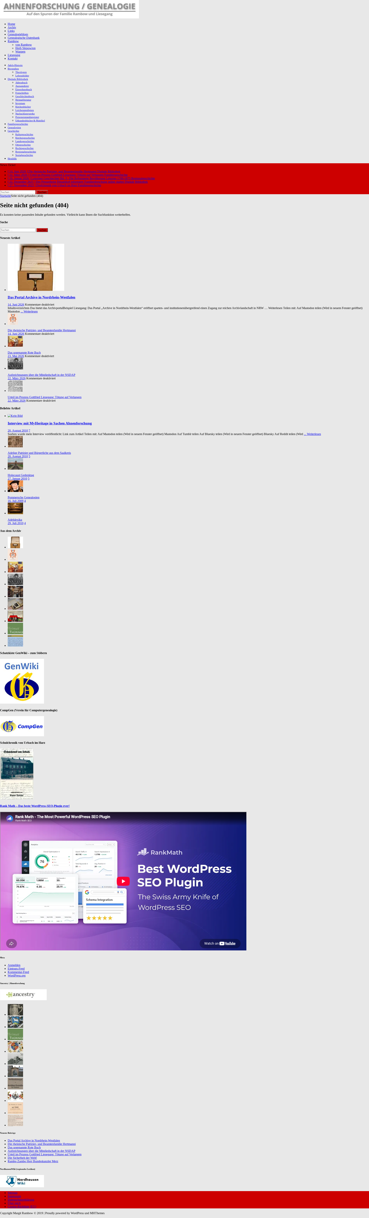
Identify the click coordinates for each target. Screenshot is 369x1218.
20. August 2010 (18, 430)
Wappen (20, 51)
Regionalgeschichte (25, 151)
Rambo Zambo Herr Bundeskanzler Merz (33, 1161)
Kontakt (12, 58)
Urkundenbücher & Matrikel (30, 120)
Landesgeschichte (24, 141)
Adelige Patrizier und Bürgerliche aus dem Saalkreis (39, 452)
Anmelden (14, 965)
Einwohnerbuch (23, 89)
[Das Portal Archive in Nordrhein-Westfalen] (36, 289)
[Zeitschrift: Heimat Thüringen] (15, 633)
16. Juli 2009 (15, 500)
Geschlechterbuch (24, 96)
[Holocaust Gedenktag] (15, 468)
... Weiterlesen (29, 311)
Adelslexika (15, 519)
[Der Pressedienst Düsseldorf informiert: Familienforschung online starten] (15, 608)
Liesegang (14, 55)
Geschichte (13, 130)
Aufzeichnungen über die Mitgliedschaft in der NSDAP (41, 374)
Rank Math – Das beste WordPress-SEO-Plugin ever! (35, 806)
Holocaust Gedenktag (21, 475)
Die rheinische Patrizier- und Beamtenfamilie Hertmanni (42, 330)
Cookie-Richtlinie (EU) (22, 1206)
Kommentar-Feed (18, 972)
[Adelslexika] (15, 513)
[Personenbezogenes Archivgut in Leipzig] (15, 596)
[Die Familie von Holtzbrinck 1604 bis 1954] (15, 1076)
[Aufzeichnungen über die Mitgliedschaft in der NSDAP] (15, 368)
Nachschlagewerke (25, 113)
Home (11, 24)
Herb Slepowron (25, 48)
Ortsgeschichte (23, 144)
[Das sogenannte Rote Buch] (15, 346)
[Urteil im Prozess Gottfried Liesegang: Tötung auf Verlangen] (15, 390)
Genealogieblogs (18, 34)
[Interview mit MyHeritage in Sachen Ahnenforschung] (15, 415)
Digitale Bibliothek (18, 79)
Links (11, 30)
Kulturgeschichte (24, 134)
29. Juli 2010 (15, 523)
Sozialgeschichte (24, 155)
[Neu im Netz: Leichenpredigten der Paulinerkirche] (15, 621)
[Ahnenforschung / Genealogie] (69, 17)
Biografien (13, 68)
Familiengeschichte (18, 124)
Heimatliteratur (23, 99)
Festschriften (22, 92)
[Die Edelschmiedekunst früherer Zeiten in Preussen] (15, 1014)
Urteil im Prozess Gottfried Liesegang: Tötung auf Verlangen (44, 397)
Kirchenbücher (23, 106)
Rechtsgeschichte (24, 148)
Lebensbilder (22, 75)
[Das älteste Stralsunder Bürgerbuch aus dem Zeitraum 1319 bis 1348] (15, 1088)
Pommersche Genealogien (23, 497)
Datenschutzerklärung (21, 1199)
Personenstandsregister (27, 117)
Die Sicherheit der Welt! (22, 1157)
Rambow (13, 41)
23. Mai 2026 (16, 356)
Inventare (20, 103)
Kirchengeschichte (25, 137)
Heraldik (12, 158)
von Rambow (23, 44)
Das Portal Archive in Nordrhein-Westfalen (41, 297)
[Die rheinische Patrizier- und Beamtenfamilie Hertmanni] (13, 323)
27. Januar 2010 (17, 478)
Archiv (12, 27)
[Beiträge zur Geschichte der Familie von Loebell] (15, 1112)
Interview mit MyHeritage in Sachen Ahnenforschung (50, 423)
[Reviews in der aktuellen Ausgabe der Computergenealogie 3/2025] (15, 645)
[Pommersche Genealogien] (15, 491)
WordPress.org (17, 975)
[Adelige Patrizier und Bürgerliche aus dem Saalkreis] (15, 446)
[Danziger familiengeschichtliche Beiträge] (15, 1125)
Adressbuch (21, 82)
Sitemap (12, 1192)
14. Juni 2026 (16, 304)
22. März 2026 (17, 378)
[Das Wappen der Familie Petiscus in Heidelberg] (15, 1026)
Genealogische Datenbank (24, 37)
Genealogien (14, 127)
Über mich (14, 1203)
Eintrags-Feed (16, 968)
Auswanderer (22, 86)
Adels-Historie (15, 65)
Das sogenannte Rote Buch (24, 352)
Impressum (14, 1196)
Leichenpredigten (24, 110)
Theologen (21, 72)
